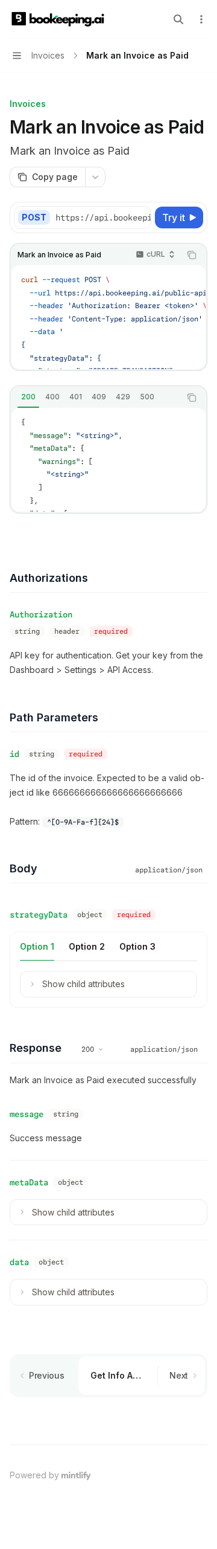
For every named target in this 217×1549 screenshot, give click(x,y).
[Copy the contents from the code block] (192, 255)
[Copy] (140, 217)
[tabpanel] (108, 460)
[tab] (28, 397)
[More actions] (201, 19)
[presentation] (103, 217)
